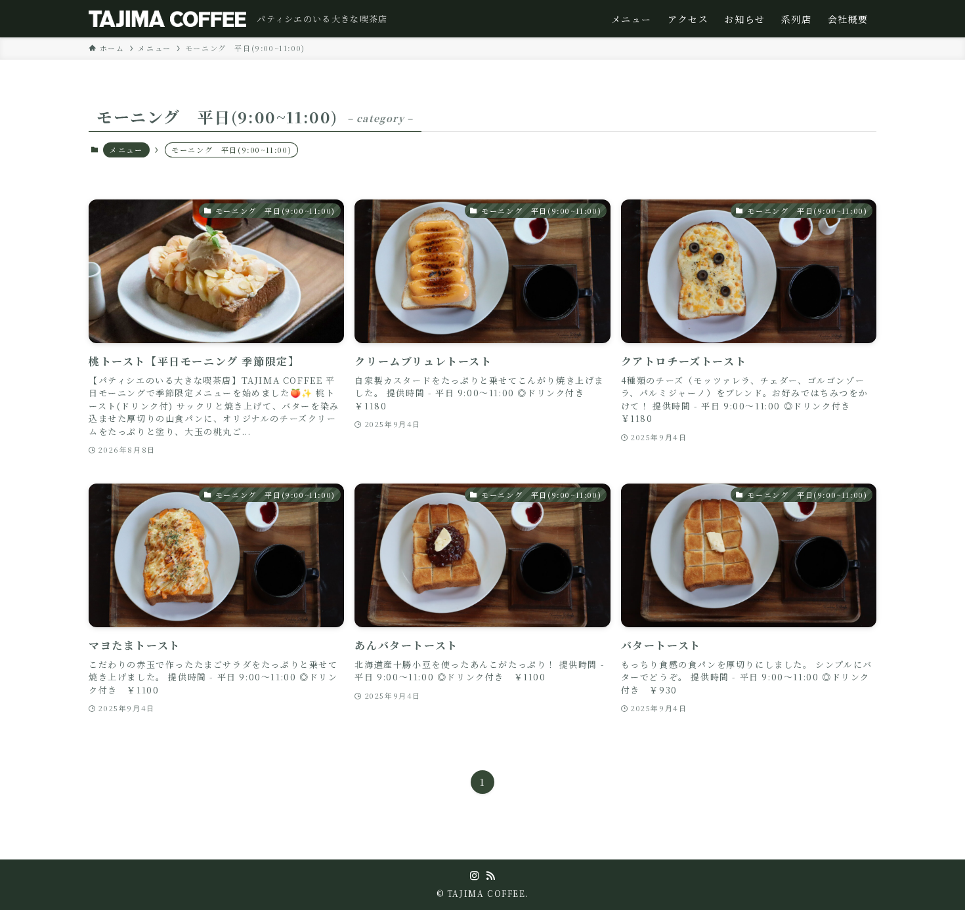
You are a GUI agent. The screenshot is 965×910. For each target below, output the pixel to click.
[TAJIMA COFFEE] (167, 18)
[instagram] (475, 876)
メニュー (126, 149)
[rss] (490, 876)
